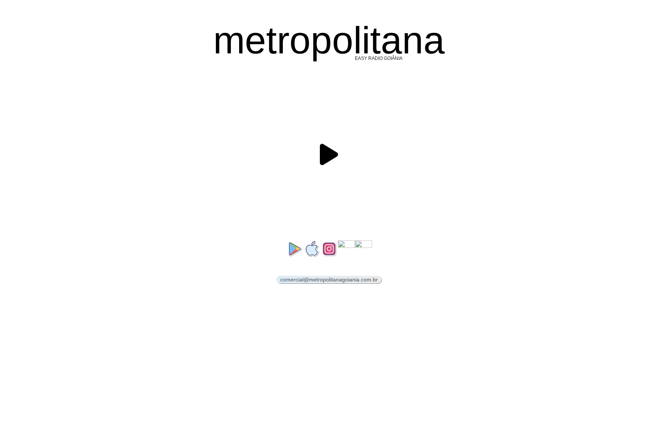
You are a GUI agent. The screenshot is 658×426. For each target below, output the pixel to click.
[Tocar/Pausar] (329, 154)
